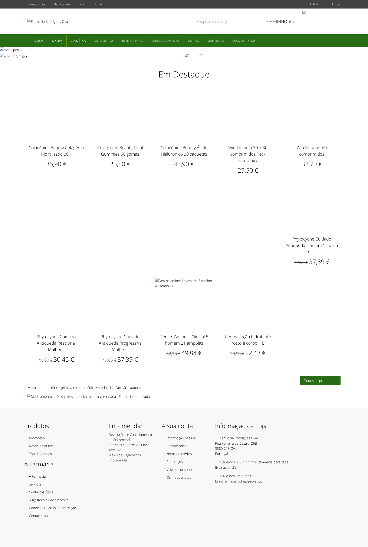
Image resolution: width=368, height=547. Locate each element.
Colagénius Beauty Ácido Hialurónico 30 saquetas (184, 151)
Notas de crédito (179, 453)
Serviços (35, 484)
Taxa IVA (115, 450)
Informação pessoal (182, 438)
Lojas (82, 4)
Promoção (37, 438)
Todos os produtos (320, 380)
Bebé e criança (132, 41)
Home (97, 4)
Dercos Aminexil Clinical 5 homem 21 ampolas (184, 340)
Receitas (37, 41)
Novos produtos (41, 446)
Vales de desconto (180, 469)
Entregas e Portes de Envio (129, 444)
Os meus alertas (179, 477)
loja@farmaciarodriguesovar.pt (238, 481)
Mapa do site (61, 4)
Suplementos (104, 41)
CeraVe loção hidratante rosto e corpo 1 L (248, 340)
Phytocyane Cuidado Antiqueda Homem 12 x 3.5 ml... (312, 245)
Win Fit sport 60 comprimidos (312, 151)
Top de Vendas (40, 453)
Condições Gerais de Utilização (52, 507)
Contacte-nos (36, 4)
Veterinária (216, 41)
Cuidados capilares (165, 41)
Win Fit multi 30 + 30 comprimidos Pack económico (247, 154)
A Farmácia (37, 476)
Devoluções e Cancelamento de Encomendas (130, 437)
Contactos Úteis (41, 492)
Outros (193, 41)
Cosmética (78, 41)
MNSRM (57, 41)
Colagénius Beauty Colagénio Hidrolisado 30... (56, 151)
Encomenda (118, 460)
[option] (184, 49)
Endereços (175, 461)
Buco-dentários (244, 41)
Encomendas (176, 446)
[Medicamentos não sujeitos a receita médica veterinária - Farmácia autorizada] (88, 396)
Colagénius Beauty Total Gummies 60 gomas (120, 151)
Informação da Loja (240, 426)
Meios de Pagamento (125, 455)
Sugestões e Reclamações (48, 500)
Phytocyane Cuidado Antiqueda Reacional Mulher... (56, 343)
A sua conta (177, 426)
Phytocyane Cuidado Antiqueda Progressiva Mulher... (120, 343)
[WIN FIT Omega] (91, 56)
